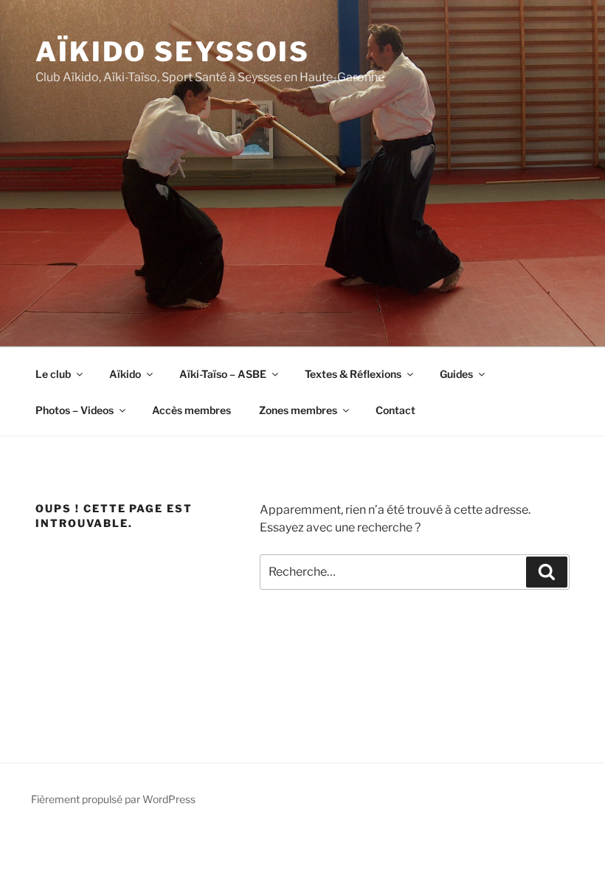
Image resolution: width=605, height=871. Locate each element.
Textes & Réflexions (353, 374)
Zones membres (298, 410)
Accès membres (191, 410)
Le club (53, 374)
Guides (456, 374)
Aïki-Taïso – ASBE (222, 374)
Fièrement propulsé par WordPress (113, 799)
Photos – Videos (74, 410)
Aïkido (125, 374)
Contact (395, 410)
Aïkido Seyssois (172, 51)
